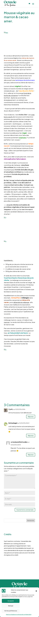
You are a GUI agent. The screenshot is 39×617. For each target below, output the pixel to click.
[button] (36, 591)
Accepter (11, 601)
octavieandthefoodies (19, 442)
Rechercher (30, 520)
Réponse (31, 416)
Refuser (10, 606)
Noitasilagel (12, 423)
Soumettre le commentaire (25, 510)
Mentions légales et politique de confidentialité (18, 614)
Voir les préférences (10, 611)
